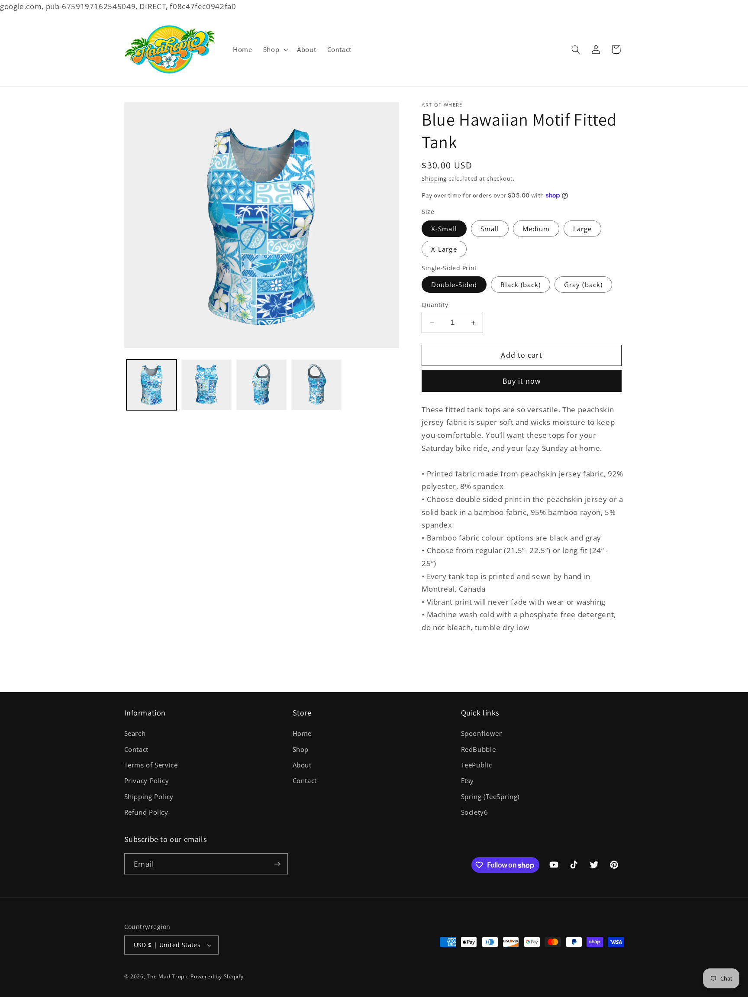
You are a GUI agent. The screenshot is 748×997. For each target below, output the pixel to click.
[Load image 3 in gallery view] (261, 384)
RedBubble (478, 749)
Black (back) (520, 284)
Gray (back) (583, 284)
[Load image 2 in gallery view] (206, 384)
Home (302, 733)
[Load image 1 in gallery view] (151, 384)
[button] (274, 49)
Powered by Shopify (216, 976)
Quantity (435, 305)
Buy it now (522, 381)
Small (489, 228)
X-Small (444, 228)
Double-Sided (454, 284)
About (302, 765)
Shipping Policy (149, 796)
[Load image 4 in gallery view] (316, 384)
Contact (136, 749)
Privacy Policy (146, 780)
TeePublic (476, 765)
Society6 (474, 812)
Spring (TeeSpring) (490, 796)
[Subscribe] (277, 863)
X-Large (444, 249)
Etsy (467, 780)
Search (135, 733)
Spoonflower (481, 733)
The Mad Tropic (168, 976)
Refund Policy (146, 812)
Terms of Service (151, 765)
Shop (301, 749)
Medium (536, 228)
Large (582, 228)
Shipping (434, 178)
